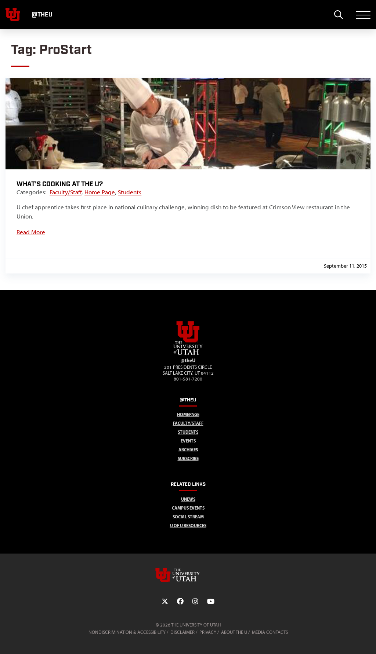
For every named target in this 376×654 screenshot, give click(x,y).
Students (129, 192)
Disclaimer (182, 632)
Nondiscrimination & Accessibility (127, 632)
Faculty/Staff (66, 192)
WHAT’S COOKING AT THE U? (60, 184)
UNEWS (188, 499)
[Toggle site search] (338, 14)
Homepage (188, 414)
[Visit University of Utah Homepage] (13, 14)
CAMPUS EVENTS (188, 508)
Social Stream (188, 516)
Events (188, 441)
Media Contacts (270, 632)
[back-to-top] (367, 639)
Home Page (99, 192)
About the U (234, 632)
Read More (31, 232)
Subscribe (188, 458)
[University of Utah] (188, 575)
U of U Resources (188, 525)
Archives (188, 449)
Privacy (207, 632)
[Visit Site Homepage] (188, 353)
